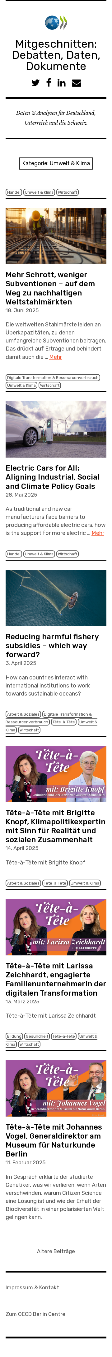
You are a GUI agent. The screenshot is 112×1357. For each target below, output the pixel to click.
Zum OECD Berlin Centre (35, 1314)
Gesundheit (37, 1036)
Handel (14, 192)
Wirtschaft (67, 192)
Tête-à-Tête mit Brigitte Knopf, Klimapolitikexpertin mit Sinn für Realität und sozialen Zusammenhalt (55, 826)
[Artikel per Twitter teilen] (35, 83)
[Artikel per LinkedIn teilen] (62, 83)
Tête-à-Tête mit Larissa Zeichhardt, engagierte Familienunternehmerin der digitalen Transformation (56, 979)
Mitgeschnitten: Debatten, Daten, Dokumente (56, 55)
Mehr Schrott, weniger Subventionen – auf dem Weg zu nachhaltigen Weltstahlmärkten (50, 288)
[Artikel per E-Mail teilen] (76, 83)
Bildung (14, 1036)
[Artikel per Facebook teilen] (48, 83)
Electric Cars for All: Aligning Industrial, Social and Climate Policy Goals (53, 477)
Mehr (55, 357)
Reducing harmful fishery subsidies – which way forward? (52, 645)
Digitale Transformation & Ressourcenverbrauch (53, 377)
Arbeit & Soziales (23, 714)
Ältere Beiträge (56, 1251)
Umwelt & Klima (39, 192)
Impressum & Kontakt (32, 1287)
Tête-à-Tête (64, 722)
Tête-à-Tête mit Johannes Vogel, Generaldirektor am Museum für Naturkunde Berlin (54, 1140)
